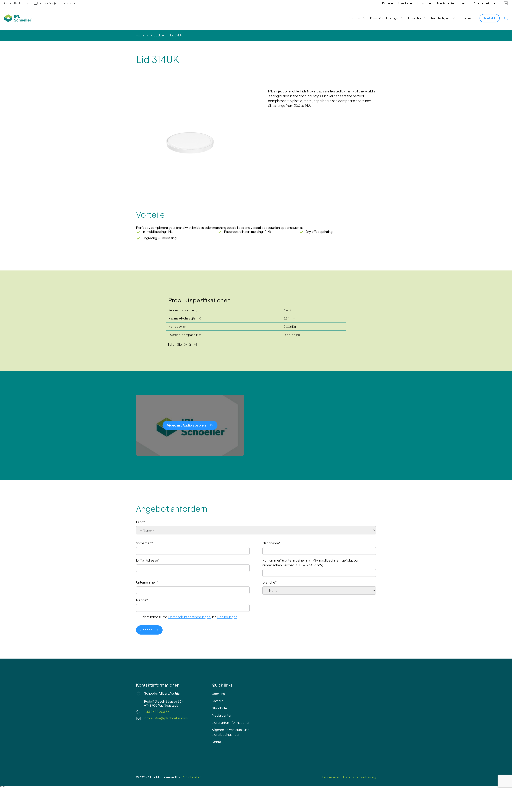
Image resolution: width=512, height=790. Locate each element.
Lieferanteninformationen (231, 722)
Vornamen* (144, 543)
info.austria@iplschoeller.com (58, 3)
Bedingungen (227, 617)
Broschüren (424, 3)
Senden (146, 630)
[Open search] (506, 18)
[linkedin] (505, 3)
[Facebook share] (185, 344)
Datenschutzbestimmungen (189, 617)
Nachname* (271, 543)
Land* (140, 522)
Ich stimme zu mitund (189, 617)
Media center (446, 3)
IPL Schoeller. (191, 777)
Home (140, 35)
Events (464, 3)
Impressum (330, 777)
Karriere (387, 3)
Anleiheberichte (484, 3)
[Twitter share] (190, 344)
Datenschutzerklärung (359, 777)
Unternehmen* (147, 582)
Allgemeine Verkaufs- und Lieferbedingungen (231, 732)
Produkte (157, 35)
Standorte (405, 3)
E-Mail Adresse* (147, 560)
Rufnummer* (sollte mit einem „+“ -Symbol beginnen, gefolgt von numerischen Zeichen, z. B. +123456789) (310, 562)
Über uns (218, 694)
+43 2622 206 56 (156, 712)
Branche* (269, 582)
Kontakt (218, 742)
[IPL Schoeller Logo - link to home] (18, 18)
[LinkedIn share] (195, 344)
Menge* (142, 600)
